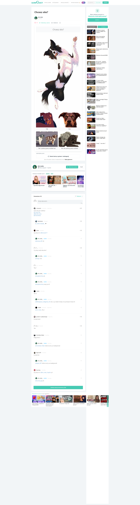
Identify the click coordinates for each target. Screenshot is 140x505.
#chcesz (47, 173)
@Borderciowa (37, 214)
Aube (37, 230)
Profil (81, 167)
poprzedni (92, 27)
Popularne (47, 2)
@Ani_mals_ (38, 310)
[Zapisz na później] (60, 23)
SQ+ (83, 2)
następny (103, 27)
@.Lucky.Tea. (37, 212)
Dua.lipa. (38, 370)
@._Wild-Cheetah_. (40, 223)
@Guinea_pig (38, 381)
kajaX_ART (38, 352)
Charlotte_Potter (40, 335)
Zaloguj (98, 2)
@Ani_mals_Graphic (46, 372)
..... (37, 265)
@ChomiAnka (37, 215)
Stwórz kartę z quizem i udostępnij (59, 156)
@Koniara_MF (38, 241)
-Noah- (38, 291)
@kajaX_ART (38, 363)
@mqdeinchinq (39, 276)
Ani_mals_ (40, 17)
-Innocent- (38, 208)
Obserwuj (45, 22)
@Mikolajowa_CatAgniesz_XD (42, 302)
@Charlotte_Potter (40, 346)
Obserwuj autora (73, 167)
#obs (52, 173)
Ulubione (55, 22)
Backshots (40, 221)
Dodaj (105, 2)
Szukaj (91, 2)
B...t (37, 326)
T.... (37, 248)
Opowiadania (75, 2)
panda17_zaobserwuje (41, 316)
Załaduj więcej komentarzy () (58, 387)
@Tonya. (37, 258)
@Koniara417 (44, 233)
